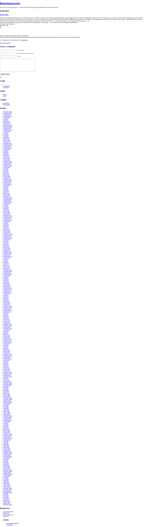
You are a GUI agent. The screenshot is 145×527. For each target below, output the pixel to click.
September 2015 (7, 292)
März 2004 (6, 483)
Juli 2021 (5, 187)
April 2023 (6, 155)
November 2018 (7, 235)
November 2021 (7, 181)
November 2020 (7, 199)
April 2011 (6, 366)
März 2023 (6, 157)
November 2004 (7, 471)
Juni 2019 (6, 224)
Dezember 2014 (7, 306)
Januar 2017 (6, 268)
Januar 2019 (6, 232)
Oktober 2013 (7, 327)
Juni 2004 (6, 479)
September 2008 (7, 402)
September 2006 (7, 438)
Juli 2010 (5, 378)
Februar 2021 (6, 194)
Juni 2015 (6, 297)
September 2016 (7, 274)
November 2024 (7, 126)
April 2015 (6, 300)
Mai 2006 (5, 444)
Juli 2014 (5, 313)
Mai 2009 (5, 390)
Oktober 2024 (7, 128)
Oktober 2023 (7, 146)
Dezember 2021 (7, 179)
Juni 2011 (5, 363)
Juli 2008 (5, 405)
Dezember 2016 (7, 269)
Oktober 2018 (7, 236)
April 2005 (6, 464)
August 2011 (6, 360)
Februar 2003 (6, 501)
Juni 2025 (6, 120)
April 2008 (6, 409)
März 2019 (6, 229)
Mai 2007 (5, 426)
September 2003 (7, 492)
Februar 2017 (6, 266)
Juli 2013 (5, 331)
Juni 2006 (6, 443)
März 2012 (6, 349)
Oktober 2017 (7, 254)
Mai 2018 (5, 244)
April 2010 (6, 379)
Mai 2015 (5, 298)
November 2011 (7, 355)
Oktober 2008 (7, 400)
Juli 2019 (5, 223)
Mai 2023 (5, 154)
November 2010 (7, 373)
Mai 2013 (5, 333)
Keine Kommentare (5, 43)
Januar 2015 (6, 304)
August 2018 (6, 239)
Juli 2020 (5, 205)
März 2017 (6, 265)
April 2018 (6, 245)
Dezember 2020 (7, 197)
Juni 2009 (6, 388)
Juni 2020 (6, 206)
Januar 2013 (6, 337)
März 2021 (6, 193)
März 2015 (6, 301)
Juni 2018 (6, 242)
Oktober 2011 (7, 357)
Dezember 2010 (7, 372)
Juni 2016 (6, 279)
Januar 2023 (6, 160)
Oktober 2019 (7, 218)
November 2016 (7, 271)
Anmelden (6, 87)
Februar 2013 (6, 336)
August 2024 (6, 131)
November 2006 (7, 435)
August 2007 (6, 422)
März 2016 (6, 283)
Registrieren (6, 86)
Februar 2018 (6, 248)
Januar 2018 (6, 250)
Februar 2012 (6, 351)
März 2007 (6, 429)
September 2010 (7, 376)
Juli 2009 (5, 387)
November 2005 (7, 453)
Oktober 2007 (7, 419)
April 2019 (6, 227)
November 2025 (7, 113)
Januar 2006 (6, 450)
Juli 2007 (5, 423)
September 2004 (7, 474)
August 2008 (6, 403)
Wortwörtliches (7, 514)
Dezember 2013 (7, 324)
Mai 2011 (5, 364)
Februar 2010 (6, 381)
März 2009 (6, 393)
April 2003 (6, 498)
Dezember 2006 (7, 434)
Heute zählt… (4, 15)
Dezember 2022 (7, 161)
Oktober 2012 (7, 340)
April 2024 (6, 137)
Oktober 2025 (7, 114)
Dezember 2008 (7, 397)
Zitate (4, 516)
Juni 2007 (6, 425)
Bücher (5, 513)
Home (5, 94)
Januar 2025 (6, 123)
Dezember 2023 (7, 143)
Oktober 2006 (7, 437)
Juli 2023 (5, 151)
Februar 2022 (6, 176)
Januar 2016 (6, 286)
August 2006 (6, 440)
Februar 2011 (6, 369)
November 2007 (7, 417)
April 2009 (6, 391)
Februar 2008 (6, 413)
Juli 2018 (5, 241)
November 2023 (7, 145)
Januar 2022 (6, 178)
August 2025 (6, 117)
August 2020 (6, 203)
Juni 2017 (6, 260)
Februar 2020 (6, 212)
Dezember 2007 (7, 416)
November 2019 (7, 217)
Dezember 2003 (7, 488)
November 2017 (7, 253)
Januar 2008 (6, 414)
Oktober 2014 (7, 309)
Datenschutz (6, 104)
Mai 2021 (5, 190)
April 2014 (6, 318)
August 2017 (6, 257)
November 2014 (7, 307)
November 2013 (7, 325)
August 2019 (6, 221)
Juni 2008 (6, 406)
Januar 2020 (6, 214)
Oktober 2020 (7, 200)
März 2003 (6, 500)
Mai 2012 (5, 348)
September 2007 (7, 420)
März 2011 (6, 367)
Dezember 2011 (7, 354)
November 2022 (7, 163)
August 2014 (6, 312)
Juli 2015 (5, 295)
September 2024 (7, 129)
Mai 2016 (5, 280)
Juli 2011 (5, 361)
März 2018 (6, 247)
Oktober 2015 (7, 291)
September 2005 (7, 456)
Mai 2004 (5, 480)
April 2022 (6, 173)
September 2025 (7, 116)
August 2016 (6, 276)
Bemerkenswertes (10, 3)
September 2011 (7, 358)
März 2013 (6, 334)
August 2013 (6, 330)
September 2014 (7, 310)
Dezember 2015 (7, 288)
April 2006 (6, 446)
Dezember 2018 (7, 233)
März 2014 (6, 319)
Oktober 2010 (7, 375)
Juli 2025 (5, 119)
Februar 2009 (6, 394)
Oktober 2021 (7, 182)
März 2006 (6, 447)
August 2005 (6, 458)
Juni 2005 (6, 461)
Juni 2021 (6, 188)
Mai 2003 (5, 497)
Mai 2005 (5, 462)
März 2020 (6, 211)
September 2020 (7, 202)
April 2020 (6, 209)
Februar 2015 (6, 303)
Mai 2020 (5, 208)
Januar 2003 (6, 503)
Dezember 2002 (7, 504)
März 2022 (6, 175)
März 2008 (6, 411)
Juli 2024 (5, 132)
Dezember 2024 (7, 125)
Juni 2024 (6, 134)
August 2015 (6, 294)
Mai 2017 (5, 262)
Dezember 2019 (7, 215)
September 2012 (7, 342)
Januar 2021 (6, 196)
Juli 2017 (5, 259)
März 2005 (6, 465)
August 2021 (6, 185)
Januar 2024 (6, 142)
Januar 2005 (6, 468)
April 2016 (6, 282)
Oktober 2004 (7, 473)
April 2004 (6, 482)
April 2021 (6, 191)
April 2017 (6, 263)
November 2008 (7, 399)
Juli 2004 (5, 477)
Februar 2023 (6, 158)
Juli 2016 (5, 277)
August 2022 (6, 167)
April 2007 (6, 428)
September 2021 (7, 184)
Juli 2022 (5, 169)
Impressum (6, 103)
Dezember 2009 (7, 382)
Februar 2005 (6, 467)
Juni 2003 (6, 495)
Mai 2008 (5, 408)
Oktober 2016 (7, 272)
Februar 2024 (6, 140)
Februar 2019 (6, 230)
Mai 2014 (5, 316)
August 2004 (6, 476)
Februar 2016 (6, 285)
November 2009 (7, 384)
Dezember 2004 (7, 470)
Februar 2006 (6, 449)
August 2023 (6, 149)
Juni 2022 (6, 170)
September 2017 (7, 256)
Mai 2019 (5, 226)
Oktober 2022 (7, 164)
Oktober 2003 (7, 491)
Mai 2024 (5, 135)
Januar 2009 (6, 396)
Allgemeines (24, 40)
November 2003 (7, 489)
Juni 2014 (6, 315)
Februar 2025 (6, 122)
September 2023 (7, 148)
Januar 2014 (6, 322)
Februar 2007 (6, 431)
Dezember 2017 (7, 251)
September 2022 (7, 166)
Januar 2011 (6, 370)
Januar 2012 (6, 352)
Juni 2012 (6, 346)
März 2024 (6, 139)
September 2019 (7, 220)
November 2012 (7, 339)
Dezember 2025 (7, 111)
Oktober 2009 (7, 385)
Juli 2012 (5, 345)
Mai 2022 (5, 172)
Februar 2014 (6, 321)
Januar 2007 (6, 432)
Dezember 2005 (7, 452)
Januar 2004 (6, 486)
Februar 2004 (6, 485)
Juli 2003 (5, 494)
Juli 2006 (5, 441)
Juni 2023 (6, 152)
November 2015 (7, 289)
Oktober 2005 (7, 455)
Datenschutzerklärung (12, 523)
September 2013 (7, 328)
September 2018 (7, 238)
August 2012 (6, 343)
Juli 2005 (5, 459)
